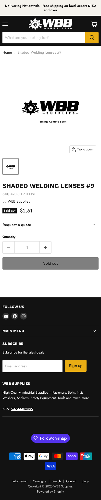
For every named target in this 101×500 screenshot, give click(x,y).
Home (7, 52)
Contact (71, 481)
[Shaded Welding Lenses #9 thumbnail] (10, 166)
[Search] (92, 37)
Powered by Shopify (50, 491)
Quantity (8, 237)
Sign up (76, 365)
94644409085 (22, 408)
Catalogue (39, 481)
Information (20, 481)
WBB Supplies (19, 201)
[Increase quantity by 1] (46, 247)
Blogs (85, 481)
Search (56, 481)
